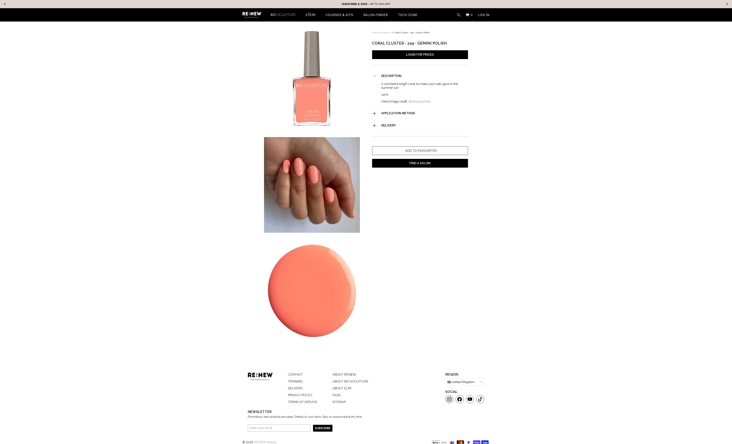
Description (391, 76)
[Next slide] (727, 4)
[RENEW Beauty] (251, 15)
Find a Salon (419, 163)
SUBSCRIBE (323, 428)
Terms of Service (302, 402)
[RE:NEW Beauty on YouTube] (470, 399)
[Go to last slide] (5, 4)
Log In (484, 15)
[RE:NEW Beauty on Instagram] (449, 399)
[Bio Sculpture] (283, 14)
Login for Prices (420, 54)
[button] (420, 150)
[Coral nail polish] (312, 78)
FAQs (336, 395)
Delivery (295, 388)
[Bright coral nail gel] (312, 291)
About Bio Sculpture (350, 381)
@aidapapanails (420, 101)
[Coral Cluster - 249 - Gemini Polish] (312, 185)
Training (295, 381)
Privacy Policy (300, 395)
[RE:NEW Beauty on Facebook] (460, 399)
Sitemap (339, 402)
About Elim (341, 388)
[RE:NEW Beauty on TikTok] (480, 399)
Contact (295, 374)
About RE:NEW (344, 374)
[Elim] (310, 14)
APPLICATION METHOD (398, 113)
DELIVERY (388, 125)
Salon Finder (375, 15)
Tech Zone (407, 15)
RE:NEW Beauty (265, 442)
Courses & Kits (339, 15)
